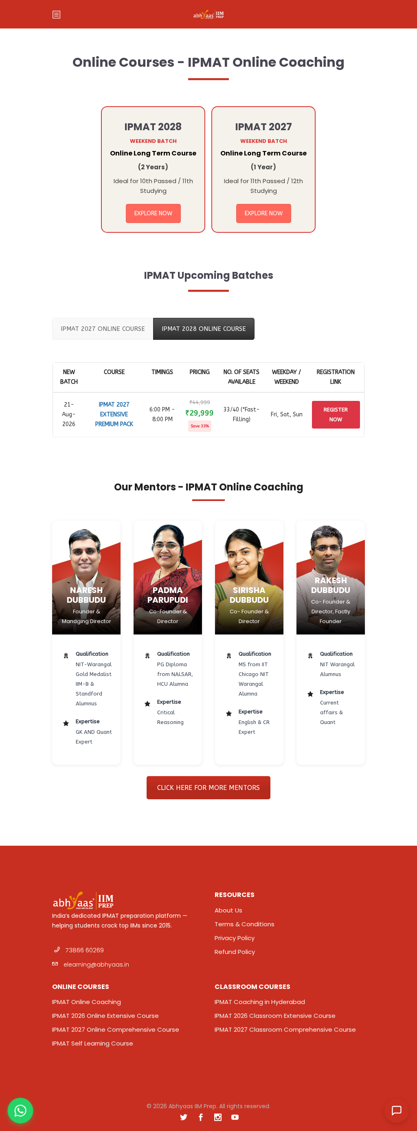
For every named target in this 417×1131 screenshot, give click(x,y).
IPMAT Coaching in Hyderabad (260, 1002)
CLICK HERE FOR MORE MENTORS (208, 788)
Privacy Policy (235, 938)
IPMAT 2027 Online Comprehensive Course (115, 1029)
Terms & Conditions (244, 924)
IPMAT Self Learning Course (92, 1043)
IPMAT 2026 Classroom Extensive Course (275, 1015)
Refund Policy (235, 951)
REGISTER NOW (336, 414)
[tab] (103, 329)
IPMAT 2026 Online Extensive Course (105, 1015)
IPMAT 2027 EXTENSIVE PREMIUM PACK (114, 414)
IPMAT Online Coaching (86, 1002)
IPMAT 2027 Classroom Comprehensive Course (285, 1029)
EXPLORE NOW (153, 213)
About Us (228, 910)
